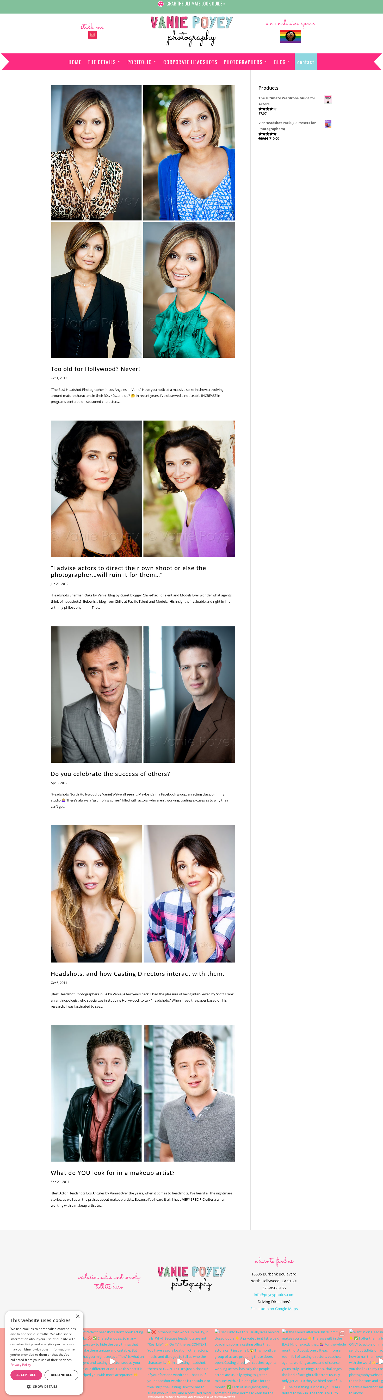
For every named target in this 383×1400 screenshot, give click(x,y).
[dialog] (44, 1353)
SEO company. (229, 1396)
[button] (44, 1387)
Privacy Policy (20, 1364)
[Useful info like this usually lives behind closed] (247, 1361)
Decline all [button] (61, 1375)
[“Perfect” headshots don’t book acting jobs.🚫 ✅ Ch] (112, 1361)
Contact (305, 61)
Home (75, 61)
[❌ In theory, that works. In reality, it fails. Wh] (179, 1361)
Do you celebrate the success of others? (110, 774)
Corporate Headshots (190, 61)
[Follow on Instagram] (92, 35)
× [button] (77, 1316)
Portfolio (139, 61)
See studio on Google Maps (274, 1308)
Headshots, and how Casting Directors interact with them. (138, 973)
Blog (280, 61)
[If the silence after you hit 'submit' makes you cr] (314, 1361)
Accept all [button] (26, 1375)
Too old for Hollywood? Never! (95, 369)
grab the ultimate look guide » (196, 4)
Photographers (243, 61)
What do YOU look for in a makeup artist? (113, 1172)
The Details (102, 61)
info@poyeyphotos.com (274, 1294)
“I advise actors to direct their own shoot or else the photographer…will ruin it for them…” (128, 571)
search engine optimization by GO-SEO (197, 1396)
